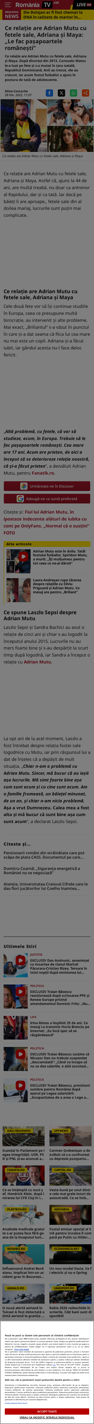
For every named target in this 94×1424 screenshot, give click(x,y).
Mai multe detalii (21, 1349)
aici (54, 1364)
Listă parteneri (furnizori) (16, 1403)
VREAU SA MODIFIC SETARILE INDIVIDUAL (47, 1417)
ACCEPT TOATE (46, 1411)
